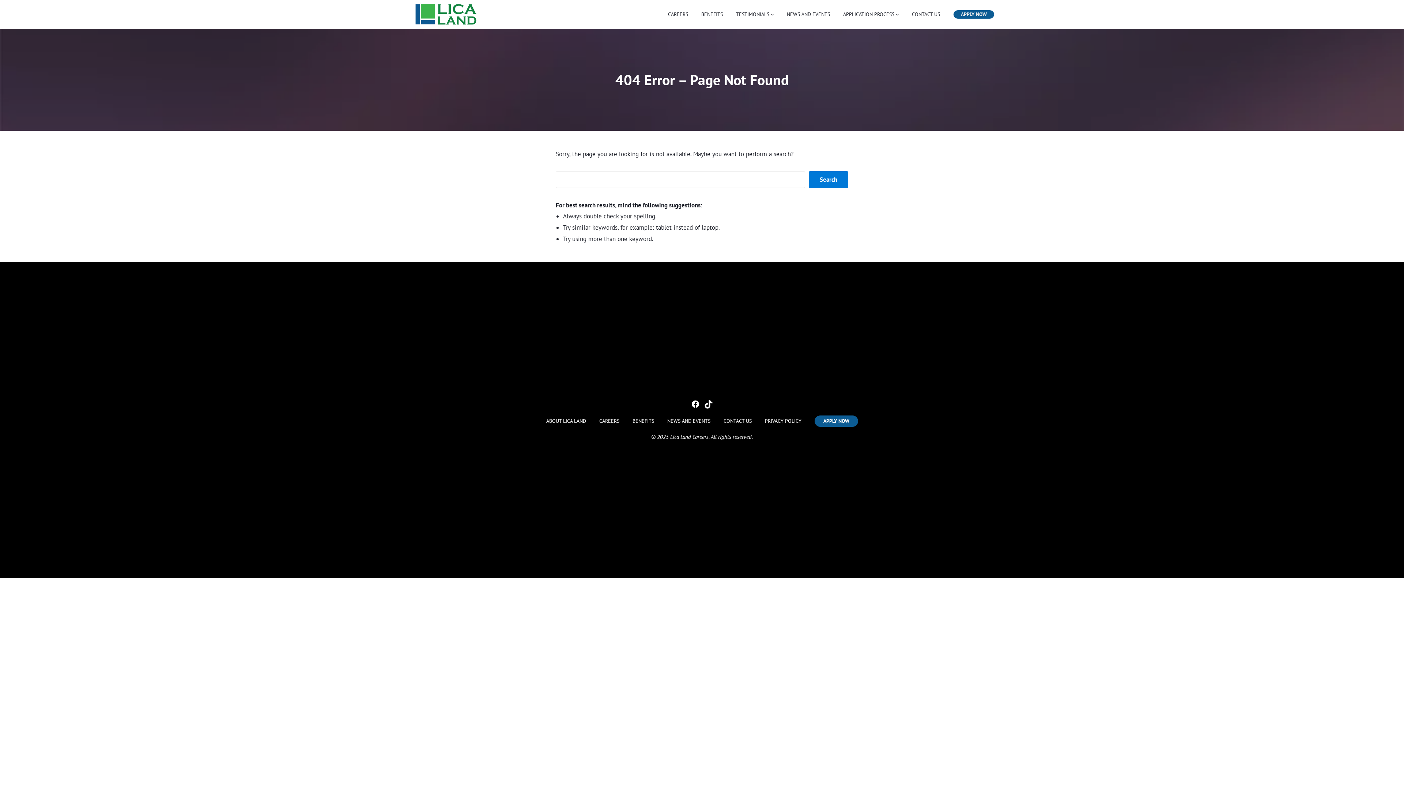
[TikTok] (708, 404)
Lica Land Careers (689, 436)
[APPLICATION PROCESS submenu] (897, 14)
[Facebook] (695, 404)
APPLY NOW (974, 14)
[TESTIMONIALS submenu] (772, 14)
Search (828, 180)
